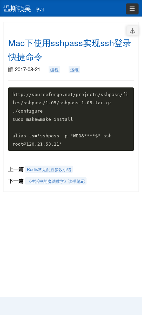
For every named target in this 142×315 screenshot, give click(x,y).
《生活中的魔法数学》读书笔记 (56, 181)
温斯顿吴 (17, 8)
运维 (74, 69)
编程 (54, 69)
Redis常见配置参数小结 (49, 169)
